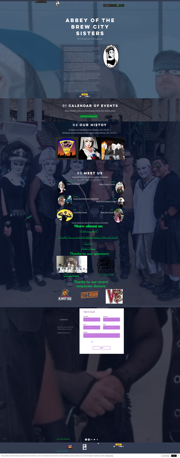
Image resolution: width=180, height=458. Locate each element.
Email (84, 324)
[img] (67, 148)
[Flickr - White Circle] (89, 440)
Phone (104, 324)
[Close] (178, 456)
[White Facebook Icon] (97, 440)
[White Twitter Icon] (94, 440)
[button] (85, 95)
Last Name (105, 316)
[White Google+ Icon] (92, 440)
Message (85, 332)
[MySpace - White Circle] (86, 440)
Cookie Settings (165, 455)
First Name (85, 316)
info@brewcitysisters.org (80, 90)
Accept (173, 455)
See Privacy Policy (109, 455)
